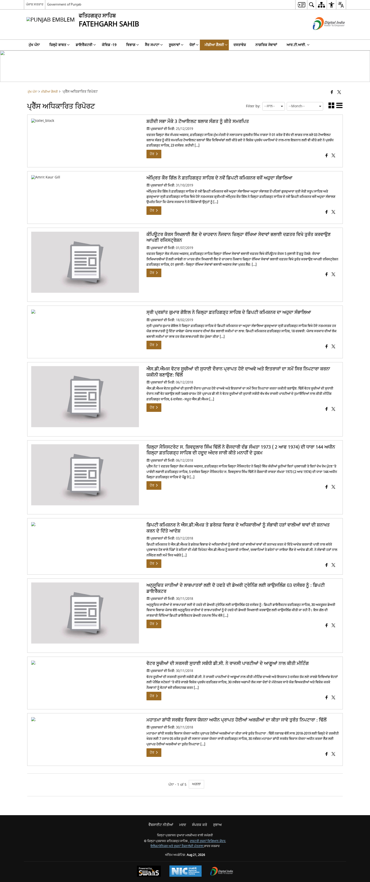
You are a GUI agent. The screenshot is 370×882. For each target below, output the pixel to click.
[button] (331, 106)
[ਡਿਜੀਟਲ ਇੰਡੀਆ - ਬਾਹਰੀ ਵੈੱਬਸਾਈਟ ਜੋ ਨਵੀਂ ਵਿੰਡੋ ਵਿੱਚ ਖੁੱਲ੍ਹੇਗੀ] (322, 34)
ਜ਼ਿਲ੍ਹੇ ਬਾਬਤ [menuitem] (57, 44)
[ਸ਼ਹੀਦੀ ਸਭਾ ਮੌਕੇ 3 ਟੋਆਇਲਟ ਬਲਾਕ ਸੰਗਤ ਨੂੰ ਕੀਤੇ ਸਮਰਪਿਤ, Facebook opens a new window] (326, 156)
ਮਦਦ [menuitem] (182, 824)
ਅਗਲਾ (196, 784)
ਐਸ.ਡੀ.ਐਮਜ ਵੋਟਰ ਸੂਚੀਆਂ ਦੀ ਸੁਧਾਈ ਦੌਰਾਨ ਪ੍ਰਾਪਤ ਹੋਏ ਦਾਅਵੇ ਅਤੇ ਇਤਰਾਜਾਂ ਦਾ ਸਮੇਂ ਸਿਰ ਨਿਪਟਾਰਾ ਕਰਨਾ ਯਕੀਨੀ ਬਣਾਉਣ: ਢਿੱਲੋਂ (238, 372)
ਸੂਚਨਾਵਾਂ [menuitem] (174, 44)
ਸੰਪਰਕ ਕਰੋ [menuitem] (199, 824)
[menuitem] (301, 4)
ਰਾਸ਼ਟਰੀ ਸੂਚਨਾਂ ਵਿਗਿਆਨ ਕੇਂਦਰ (207, 841)
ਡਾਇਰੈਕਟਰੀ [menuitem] (84, 44)
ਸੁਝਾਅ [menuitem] (217, 824)
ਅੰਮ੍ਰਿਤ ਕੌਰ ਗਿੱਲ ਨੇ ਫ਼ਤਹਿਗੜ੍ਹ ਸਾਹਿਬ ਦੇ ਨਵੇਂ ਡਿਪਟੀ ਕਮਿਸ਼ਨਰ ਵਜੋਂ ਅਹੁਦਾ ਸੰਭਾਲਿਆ (219, 178)
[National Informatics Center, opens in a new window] (185, 872)
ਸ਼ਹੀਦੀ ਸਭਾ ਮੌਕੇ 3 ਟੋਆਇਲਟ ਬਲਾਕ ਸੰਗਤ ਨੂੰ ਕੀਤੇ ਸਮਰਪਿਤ (197, 121)
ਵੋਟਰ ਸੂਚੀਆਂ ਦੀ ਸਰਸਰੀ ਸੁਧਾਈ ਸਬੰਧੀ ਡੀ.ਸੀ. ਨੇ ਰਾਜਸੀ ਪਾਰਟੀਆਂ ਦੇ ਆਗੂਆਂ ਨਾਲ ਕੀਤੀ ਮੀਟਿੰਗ (227, 663)
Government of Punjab (64, 4)
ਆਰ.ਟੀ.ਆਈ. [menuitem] (296, 44)
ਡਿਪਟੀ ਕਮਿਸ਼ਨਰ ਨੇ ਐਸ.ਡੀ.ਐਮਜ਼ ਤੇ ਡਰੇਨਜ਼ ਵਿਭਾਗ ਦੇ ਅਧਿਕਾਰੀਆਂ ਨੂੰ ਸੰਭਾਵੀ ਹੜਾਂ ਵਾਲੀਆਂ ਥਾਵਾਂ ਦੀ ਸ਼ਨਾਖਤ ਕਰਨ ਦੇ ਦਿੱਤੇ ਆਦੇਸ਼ (238, 528)
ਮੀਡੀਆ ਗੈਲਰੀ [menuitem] (214, 44)
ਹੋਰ (152, 154)
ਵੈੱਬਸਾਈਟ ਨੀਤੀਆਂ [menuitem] (161, 824)
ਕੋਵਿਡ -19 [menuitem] (109, 44)
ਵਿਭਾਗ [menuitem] (130, 44)
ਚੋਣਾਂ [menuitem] (192, 44)
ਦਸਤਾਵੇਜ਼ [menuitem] (240, 44)
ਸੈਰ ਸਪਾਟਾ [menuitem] (152, 44)
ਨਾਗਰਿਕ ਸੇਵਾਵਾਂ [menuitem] (266, 44)
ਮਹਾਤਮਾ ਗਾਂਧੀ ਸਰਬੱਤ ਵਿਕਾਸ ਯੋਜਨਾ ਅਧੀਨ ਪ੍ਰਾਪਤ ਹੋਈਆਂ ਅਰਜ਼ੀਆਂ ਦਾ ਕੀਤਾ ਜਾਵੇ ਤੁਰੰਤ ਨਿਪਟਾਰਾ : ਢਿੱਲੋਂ (236, 720)
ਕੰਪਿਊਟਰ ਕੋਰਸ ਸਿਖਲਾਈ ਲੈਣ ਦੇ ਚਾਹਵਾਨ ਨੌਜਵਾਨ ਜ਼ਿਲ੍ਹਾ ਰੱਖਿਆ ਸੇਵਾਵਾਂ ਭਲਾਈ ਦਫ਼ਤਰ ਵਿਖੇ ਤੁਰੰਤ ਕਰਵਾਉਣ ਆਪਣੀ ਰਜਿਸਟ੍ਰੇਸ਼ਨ (238, 237)
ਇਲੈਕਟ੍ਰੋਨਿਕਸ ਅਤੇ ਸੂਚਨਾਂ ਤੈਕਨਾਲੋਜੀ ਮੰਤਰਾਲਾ (177, 846)
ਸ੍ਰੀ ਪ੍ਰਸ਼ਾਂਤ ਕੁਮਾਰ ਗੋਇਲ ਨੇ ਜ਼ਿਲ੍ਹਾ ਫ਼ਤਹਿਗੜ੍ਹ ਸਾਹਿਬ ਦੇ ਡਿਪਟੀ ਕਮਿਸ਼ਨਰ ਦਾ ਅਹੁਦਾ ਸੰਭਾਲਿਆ (228, 312)
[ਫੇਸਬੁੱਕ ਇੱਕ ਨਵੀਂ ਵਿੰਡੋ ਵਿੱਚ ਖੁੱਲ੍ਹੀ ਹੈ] (332, 92)
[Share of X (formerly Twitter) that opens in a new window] (339, 92)
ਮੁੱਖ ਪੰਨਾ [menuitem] (34, 44)
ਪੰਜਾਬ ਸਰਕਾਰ (34, 4)
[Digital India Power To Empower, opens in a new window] (221, 872)
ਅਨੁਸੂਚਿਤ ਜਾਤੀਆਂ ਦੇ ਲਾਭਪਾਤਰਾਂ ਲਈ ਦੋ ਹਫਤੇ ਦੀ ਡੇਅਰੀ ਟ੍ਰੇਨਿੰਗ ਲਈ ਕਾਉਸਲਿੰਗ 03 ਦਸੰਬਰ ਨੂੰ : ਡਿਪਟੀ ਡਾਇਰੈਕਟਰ (235, 588)
